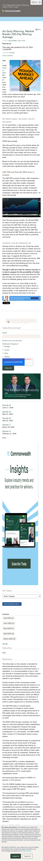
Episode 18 (6, 418)
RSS (4, 653)
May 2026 (9, 628)
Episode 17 (6, 425)
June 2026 (9, 623)
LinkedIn (13, 43)
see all (4, 644)
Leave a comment (7, 55)
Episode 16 (6, 431)
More (4, 438)
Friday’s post (4, 70)
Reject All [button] (27, 856)
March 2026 (9, 639)
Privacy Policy (26, 851)
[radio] (21, 346)
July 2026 (8, 618)
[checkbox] (21, 351)
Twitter (16, 43)
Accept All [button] (15, 856)
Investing (11, 52)
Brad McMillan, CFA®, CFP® (17, 40)
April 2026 (9, 634)
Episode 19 (6, 412)
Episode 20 (6, 405)
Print (39, 29)
